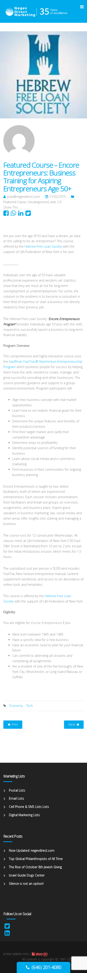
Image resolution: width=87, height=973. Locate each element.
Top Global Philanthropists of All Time (36, 859)
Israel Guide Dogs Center (27, 875)
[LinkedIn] (7, 934)
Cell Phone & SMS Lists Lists (29, 807)
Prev (15, 724)
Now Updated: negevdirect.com (31, 850)
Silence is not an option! (26, 883)
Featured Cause (14, 202)
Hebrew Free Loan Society (43, 246)
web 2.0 (55, 202)
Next (71, 724)
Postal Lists (17, 790)
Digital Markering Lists (24, 815)
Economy (16, 705)
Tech (29, 705)
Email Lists (16, 798)
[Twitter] (7, 927)
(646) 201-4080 (46, 967)
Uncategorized (38, 202)
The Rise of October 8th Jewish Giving (35, 867)
